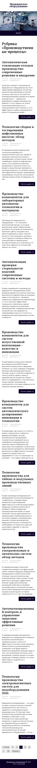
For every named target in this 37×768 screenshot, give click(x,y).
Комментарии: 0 (14, 80)
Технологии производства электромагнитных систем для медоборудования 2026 (16, 685)
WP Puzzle (21, 764)
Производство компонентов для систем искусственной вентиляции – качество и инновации (15, 342)
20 (8, 751)
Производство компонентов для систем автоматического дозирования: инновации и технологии (15, 411)
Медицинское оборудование (18, 5)
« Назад (6, 747)
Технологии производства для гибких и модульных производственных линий (17, 479)
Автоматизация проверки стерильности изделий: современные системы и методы (16, 270)
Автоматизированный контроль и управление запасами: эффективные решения (18, 617)
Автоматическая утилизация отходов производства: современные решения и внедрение (18, 68)
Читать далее (26, 117)
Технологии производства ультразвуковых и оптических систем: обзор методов (17, 550)
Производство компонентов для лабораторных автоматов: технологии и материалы (15, 202)
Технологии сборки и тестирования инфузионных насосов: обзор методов (18, 133)
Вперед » (15, 751)
